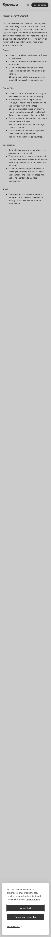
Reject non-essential (25, 917)
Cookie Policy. (33, 899)
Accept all (25, 908)
